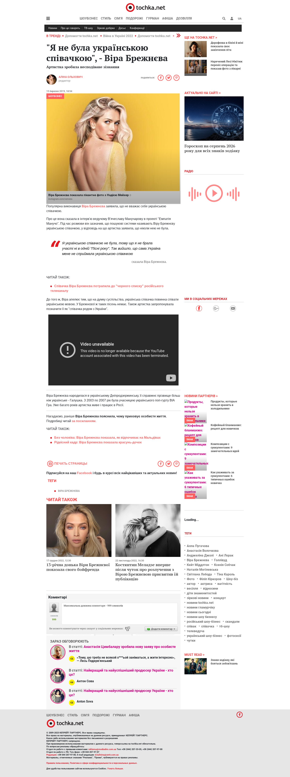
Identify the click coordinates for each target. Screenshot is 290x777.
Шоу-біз (232, 579)
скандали (232, 621)
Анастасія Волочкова (203, 551)
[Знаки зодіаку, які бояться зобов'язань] (195, 666)
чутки (191, 640)
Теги (188, 533)
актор (191, 584)
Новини (52, 28)
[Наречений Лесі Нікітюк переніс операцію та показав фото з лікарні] (195, 68)
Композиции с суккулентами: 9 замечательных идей (225, 447)
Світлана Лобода (199, 574)
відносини (210, 588)
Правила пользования (57, 763)
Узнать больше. (115, 768)
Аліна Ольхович (71, 76)
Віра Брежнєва (93, 206)
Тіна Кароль (226, 574)
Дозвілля (184, 18)
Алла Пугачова (198, 546)
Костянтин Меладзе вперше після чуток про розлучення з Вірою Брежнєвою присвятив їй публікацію (146, 572)
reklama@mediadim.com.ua (102, 749)
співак (191, 626)
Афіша (167, 18)
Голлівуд (220, 560)
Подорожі (134, 18)
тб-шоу (224, 626)
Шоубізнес (89, 18)
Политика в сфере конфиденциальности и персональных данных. (103, 763)
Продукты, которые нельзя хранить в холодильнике (224, 405)
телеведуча (195, 631)
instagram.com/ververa (60, 199)
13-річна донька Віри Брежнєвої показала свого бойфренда (78, 567)
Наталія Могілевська (202, 569)
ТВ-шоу (88, 28)
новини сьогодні (199, 612)
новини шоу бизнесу (202, 617)
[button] (232, 18)
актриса (206, 584)
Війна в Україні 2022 (118, 36)
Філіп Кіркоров (210, 579)
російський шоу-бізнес (203, 621)
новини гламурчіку (201, 607)
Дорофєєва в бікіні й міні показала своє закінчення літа (227, 46)
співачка (207, 626)
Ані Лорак (226, 555)
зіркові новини (198, 598)
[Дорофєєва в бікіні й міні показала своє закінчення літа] (195, 49)
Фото (191, 579)
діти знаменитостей (202, 593)
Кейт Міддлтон (198, 565)
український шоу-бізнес (204, 636)
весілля (192, 588)
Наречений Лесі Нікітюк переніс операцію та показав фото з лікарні (226, 65)
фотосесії (234, 636)
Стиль (106, 18)
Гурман (152, 18)
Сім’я (118, 18)
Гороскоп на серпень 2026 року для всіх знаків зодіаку (212, 148)
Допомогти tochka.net (81, 36)
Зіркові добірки (106, 28)
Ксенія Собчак (224, 565)
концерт (219, 598)
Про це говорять (70, 28)
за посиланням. (84, 421)
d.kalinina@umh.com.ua (107, 755)
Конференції (137, 28)
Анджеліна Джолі (200, 555)
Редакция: (51, 755)
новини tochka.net (200, 603)
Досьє (122, 28)
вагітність (224, 584)
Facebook (84, 473)
